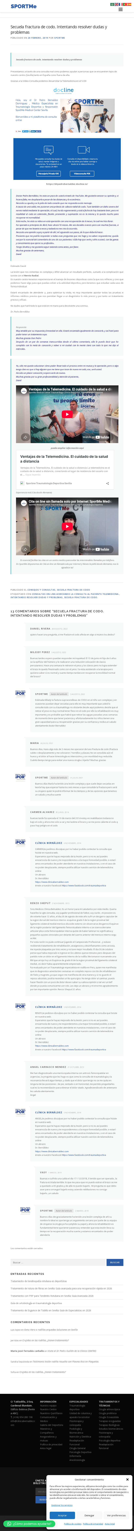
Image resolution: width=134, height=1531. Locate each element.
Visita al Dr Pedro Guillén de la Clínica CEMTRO (72, 1350)
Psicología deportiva (109, 1440)
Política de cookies (72, 1523)
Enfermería (75, 1456)
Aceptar (62, 1515)
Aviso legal (110, 1523)
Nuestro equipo (48, 1405)
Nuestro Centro (48, 1409)
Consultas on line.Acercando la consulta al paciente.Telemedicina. (75, 594)
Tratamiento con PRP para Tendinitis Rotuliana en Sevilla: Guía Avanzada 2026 (52, 1295)
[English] (117, 4)
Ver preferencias (116, 1515)
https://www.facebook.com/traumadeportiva (84, 885)
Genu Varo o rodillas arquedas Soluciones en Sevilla (51, 1329)
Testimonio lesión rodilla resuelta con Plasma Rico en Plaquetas (66, 1361)
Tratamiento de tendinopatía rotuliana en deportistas (39, 1281)
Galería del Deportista (51, 1425)
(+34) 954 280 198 (23, 1417)
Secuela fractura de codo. (81, 597)
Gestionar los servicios (61, 1505)
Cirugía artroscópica (109, 1409)
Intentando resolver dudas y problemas (37, 597)
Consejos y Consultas (41, 589)
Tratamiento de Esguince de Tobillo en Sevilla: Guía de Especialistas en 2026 (51, 1310)
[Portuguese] (125, 4)
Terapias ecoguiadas (110, 1421)
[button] (127, 1479)
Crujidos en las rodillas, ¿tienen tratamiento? (45, 1340)
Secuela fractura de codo (73, 589)
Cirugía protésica (108, 1413)
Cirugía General (77, 1448)
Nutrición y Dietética (80, 1436)
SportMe (59, 37)
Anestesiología (77, 1460)
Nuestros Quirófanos (51, 1413)
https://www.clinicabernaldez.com (52, 881)
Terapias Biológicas (109, 1425)
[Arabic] (112, 4)
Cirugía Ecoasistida (109, 1417)
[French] (121, 4)
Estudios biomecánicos (111, 1428)
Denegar (89, 1515)
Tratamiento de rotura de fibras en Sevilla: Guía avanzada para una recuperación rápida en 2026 (61, 1288)
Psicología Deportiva (80, 1452)
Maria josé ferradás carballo (27, 1350)
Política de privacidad (93, 1523)
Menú (120, 9)
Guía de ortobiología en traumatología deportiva (36, 1303)
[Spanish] (129, 4)
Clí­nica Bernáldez (48, 842)
